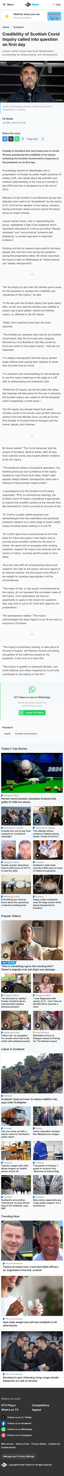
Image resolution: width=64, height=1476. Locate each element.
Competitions (40, 1405)
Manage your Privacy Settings (18, 1456)
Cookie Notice (8, 1447)
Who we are (7, 1444)
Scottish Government (26, 733)
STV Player (8, 1405)
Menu (10, 4)
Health (7, 733)
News (6, 27)
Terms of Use (22, 1444)
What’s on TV (9, 1409)
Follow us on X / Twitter (19, 1417)
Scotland (18, 27)
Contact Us (54, 1444)
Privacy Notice (38, 1444)
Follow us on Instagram (19, 1435)
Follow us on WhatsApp (19, 1429)
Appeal (36, 1409)
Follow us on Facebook (19, 1423)
